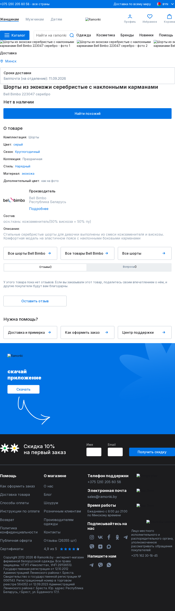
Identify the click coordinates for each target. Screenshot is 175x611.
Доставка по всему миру (132, 4)
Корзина (169, 21)
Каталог (18, 35)
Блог (48, 495)
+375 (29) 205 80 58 (104, 482)
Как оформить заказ (82, 332)
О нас (48, 486)
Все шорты (131, 253)
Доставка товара (15, 495)
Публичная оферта (16, 541)
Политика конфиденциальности (19, 530)
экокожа (28, 173)
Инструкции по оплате (20, 511)
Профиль (130, 21)
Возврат (7, 520)
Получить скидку (152, 452)
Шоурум (51, 503)
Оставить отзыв (35, 301)
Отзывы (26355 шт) (60, 541)
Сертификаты (11, 549)
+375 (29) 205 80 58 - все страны (25, 4)
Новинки (146, 35)
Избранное (150, 21)
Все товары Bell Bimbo (84, 253)
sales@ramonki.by (102, 497)
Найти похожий (88, 113)
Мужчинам (35, 19)
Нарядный (22, 166)
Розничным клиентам (62, 511)
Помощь (166, 35)
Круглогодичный (27, 151)
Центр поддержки (138, 332)
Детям (56, 19)
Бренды (127, 35)
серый (18, 144)
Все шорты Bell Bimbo (26, 253)
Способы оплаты (14, 503)
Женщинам (9, 19)
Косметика (105, 35)
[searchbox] (55, 35)
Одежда (83, 35)
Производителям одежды (58, 522)
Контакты (52, 532)
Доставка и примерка (26, 332)
